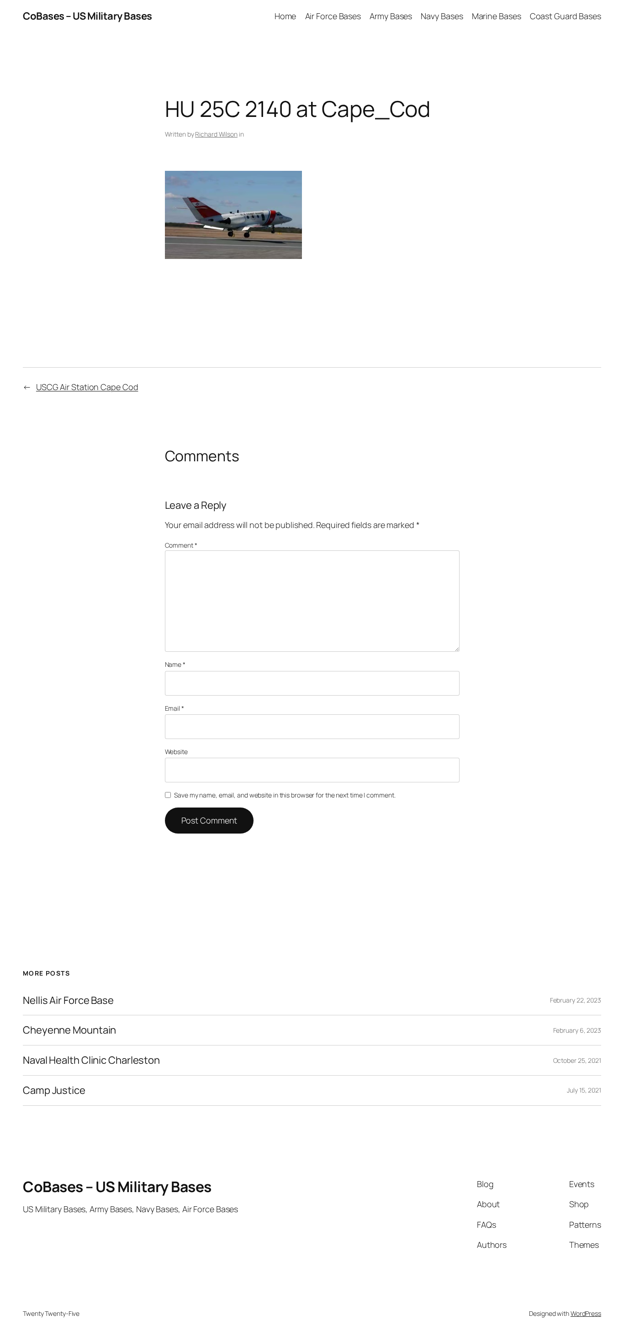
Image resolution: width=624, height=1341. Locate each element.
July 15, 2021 (584, 1090)
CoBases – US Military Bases (87, 16)
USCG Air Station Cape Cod (87, 386)
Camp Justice (54, 1090)
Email (174, 708)
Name (175, 664)
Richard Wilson (216, 134)
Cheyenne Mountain (69, 1030)
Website (176, 751)
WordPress (586, 1313)
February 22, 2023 (575, 1000)
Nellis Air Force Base (68, 1000)
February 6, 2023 (577, 1030)
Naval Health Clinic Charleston (91, 1060)
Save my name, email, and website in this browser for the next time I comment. (284, 795)
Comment (181, 545)
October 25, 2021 (577, 1060)
